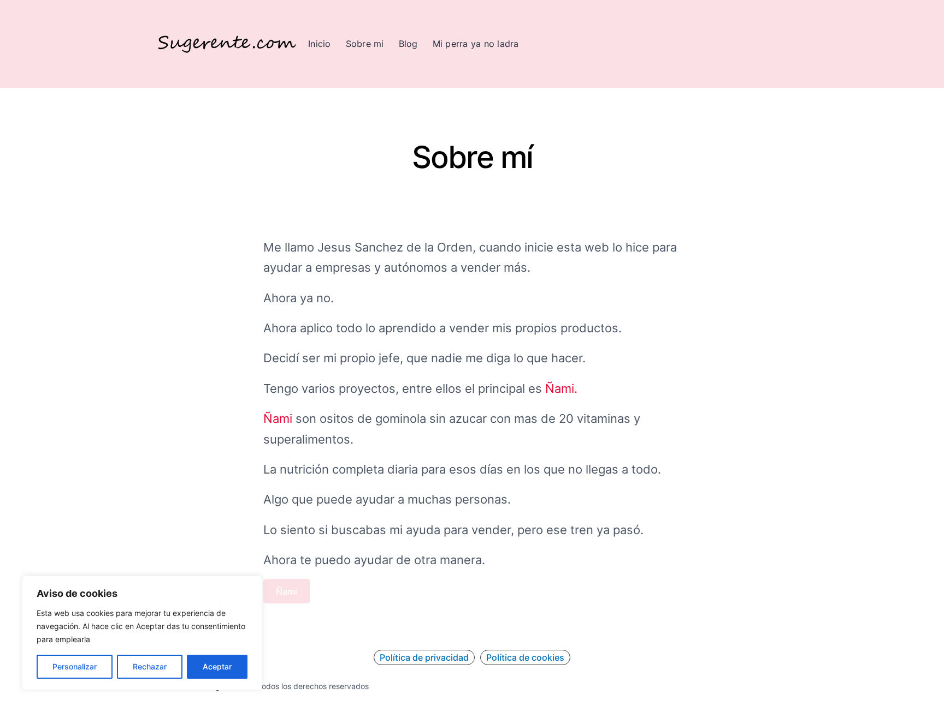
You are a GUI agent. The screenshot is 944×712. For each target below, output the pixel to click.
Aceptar (217, 666)
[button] (424, 657)
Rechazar (150, 666)
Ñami (279, 418)
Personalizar (74, 666)
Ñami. (559, 388)
